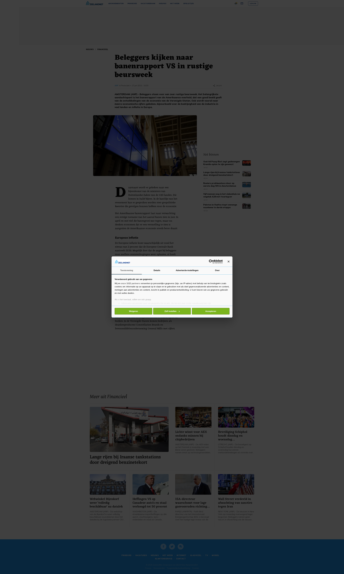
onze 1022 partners (130, 283)
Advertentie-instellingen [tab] (187, 270)
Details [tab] (157, 270)
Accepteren (210, 311)
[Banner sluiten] (229, 261)
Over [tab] (217, 270)
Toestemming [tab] (126, 270)
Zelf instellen (170, 311)
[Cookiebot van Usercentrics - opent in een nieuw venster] (211, 262)
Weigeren (133, 311)
